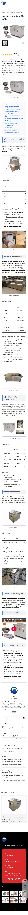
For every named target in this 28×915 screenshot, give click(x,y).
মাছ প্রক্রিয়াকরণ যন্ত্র (8, 12)
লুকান (9, 104)
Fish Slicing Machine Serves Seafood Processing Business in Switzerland (12, 760)
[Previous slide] (5, 31)
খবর (3, 726)
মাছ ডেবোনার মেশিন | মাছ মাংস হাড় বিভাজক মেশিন (12, 739)
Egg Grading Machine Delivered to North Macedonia (12, 765)
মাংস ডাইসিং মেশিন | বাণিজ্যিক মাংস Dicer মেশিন (12, 748)
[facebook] (12, 879)
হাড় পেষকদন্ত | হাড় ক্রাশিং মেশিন (9, 745)
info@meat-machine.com (13, 862)
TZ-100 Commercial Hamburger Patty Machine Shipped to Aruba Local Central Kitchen (13, 770)
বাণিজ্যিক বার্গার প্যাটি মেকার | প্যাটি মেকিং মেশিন (11, 736)
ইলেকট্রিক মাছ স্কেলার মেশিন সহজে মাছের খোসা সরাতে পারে (14, 728)
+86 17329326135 (10, 856)
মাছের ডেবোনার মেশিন (11, 657)
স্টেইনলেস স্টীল (20, 212)
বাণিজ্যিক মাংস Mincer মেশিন (8, 742)
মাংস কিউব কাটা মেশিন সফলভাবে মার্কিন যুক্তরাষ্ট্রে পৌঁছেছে (13, 780)
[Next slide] (23, 31)
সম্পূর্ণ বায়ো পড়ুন (14, 712)
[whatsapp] (19, 879)
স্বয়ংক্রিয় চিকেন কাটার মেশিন (8, 751)
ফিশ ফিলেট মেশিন (20, 655)
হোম (3, 12)
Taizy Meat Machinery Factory (12, 62)
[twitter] (16, 879)
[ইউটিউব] (9, 879)
